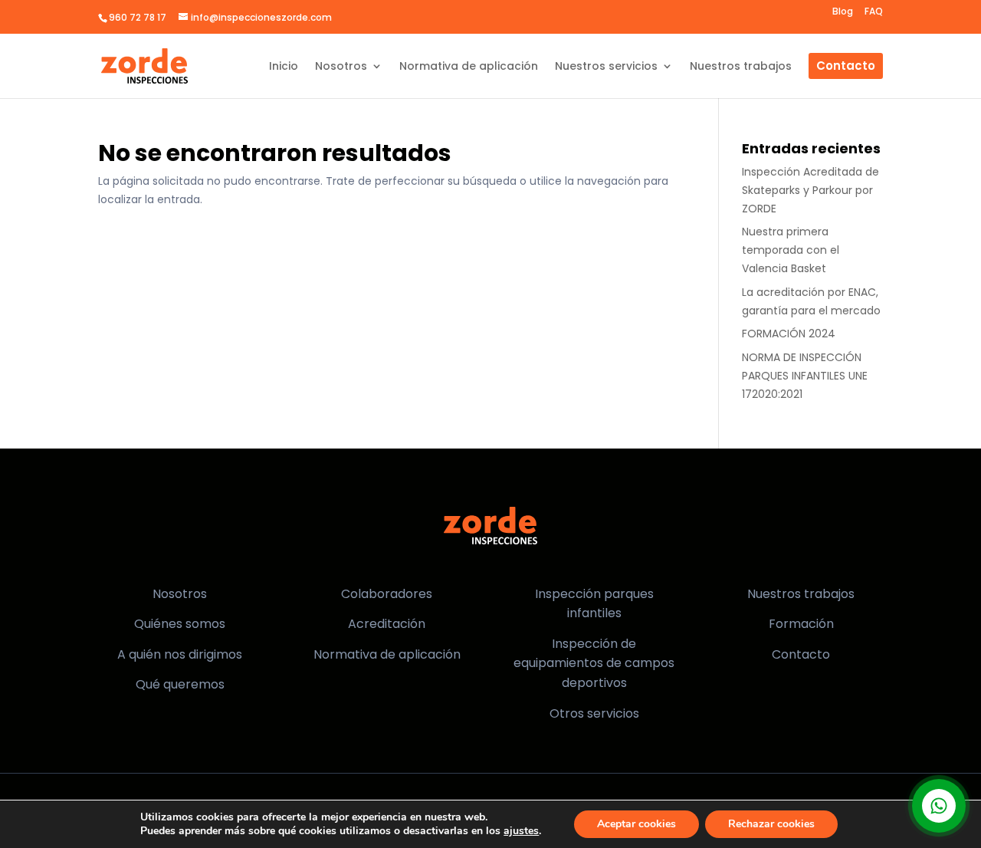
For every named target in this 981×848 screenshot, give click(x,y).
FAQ (874, 12)
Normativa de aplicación (387, 654)
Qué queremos (180, 684)
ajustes (521, 831)
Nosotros (180, 594)
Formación (801, 624)
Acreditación (386, 624)
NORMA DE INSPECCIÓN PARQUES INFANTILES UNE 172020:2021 (805, 376)
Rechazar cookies (771, 824)
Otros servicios (594, 713)
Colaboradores (386, 594)
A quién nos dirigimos (179, 654)
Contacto (801, 654)
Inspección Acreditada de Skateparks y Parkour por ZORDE (810, 190)
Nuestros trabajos (801, 594)
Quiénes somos (179, 624)
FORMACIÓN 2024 (788, 333)
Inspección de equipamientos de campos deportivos (593, 663)
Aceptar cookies (636, 824)
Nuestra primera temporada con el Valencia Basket (790, 250)
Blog (842, 12)
